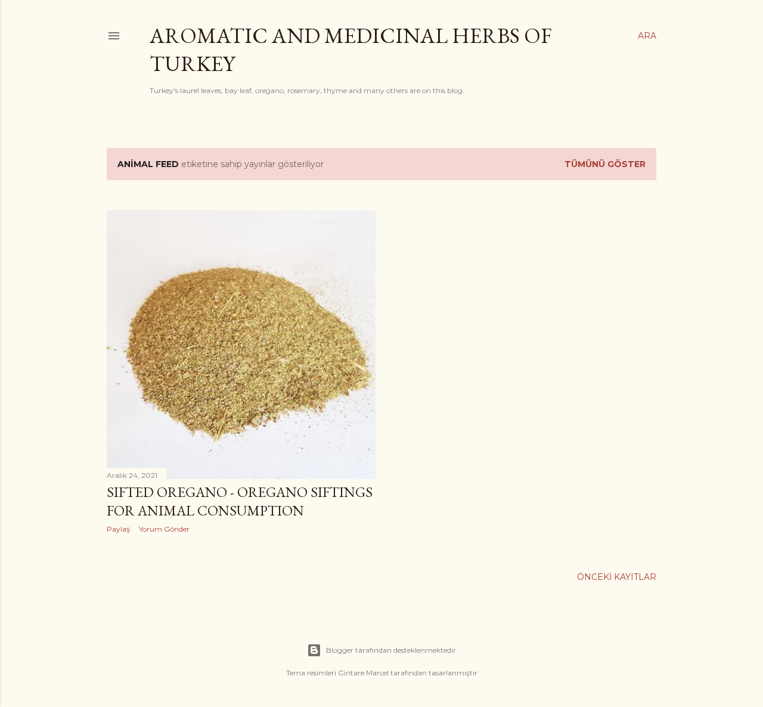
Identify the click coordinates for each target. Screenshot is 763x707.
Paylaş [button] (118, 528)
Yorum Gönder (164, 528)
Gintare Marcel (363, 672)
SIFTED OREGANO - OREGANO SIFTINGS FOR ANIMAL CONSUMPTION (240, 501)
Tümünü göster (605, 164)
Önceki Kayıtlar (616, 577)
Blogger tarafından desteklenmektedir (391, 650)
